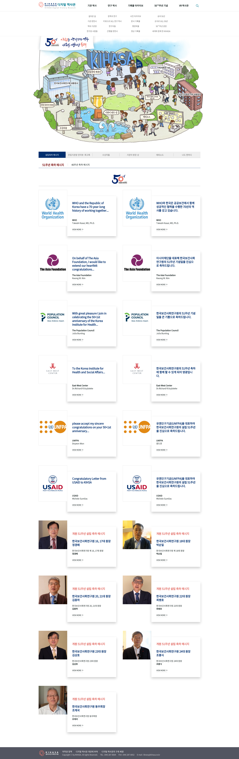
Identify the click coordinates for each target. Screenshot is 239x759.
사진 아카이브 (135, 16)
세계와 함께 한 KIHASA (161, 31)
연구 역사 (112, 5)
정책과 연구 (112, 16)
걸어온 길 (92, 16)
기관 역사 (92, 5)
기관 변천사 (92, 21)
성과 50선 (161, 16)
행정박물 (135, 26)
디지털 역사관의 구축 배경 (113, 751)
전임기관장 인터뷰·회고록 (79, 154)
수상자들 (106, 154)
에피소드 (160, 154)
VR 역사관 (184, 5)
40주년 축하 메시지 (80, 164)
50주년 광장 (161, 26)
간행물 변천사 (112, 31)
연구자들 (112, 26)
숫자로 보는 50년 (161, 21)
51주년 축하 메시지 (53, 165)
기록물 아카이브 (135, 5)
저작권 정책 (67, 751)
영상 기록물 (135, 31)
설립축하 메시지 (52, 154)
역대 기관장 (92, 26)
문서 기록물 (135, 21)
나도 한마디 (187, 154)
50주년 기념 (161, 5)
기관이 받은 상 (133, 154)
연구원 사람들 (92, 31)
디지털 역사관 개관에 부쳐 (87, 751)
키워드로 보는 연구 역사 (112, 21)
